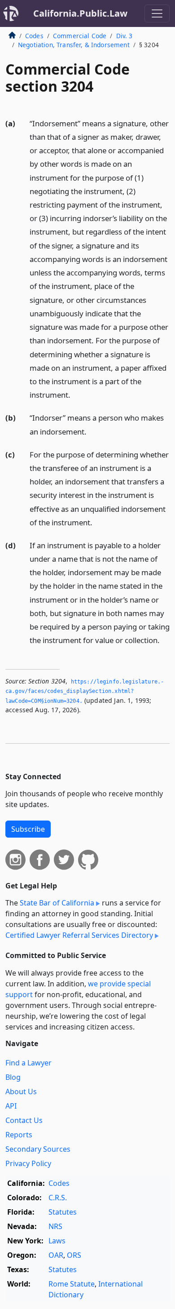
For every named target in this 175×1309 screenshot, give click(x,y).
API (11, 1106)
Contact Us (24, 1120)
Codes (34, 35)
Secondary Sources (37, 1149)
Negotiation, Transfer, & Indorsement (74, 44)
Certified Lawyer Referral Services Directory (79, 935)
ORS (74, 1255)
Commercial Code (79, 35)
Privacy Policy (28, 1163)
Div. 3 (124, 35)
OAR (55, 1255)
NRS (55, 1226)
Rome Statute (71, 1284)
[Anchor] (75, 394)
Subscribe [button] (28, 829)
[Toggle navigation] (157, 13)
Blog (13, 1077)
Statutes (62, 1212)
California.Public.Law (80, 13)
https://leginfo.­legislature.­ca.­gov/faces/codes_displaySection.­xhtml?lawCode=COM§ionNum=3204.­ (84, 691)
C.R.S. (57, 1198)
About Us (21, 1091)
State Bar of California (57, 903)
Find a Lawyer (28, 1063)
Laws (57, 1241)
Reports (18, 1135)
